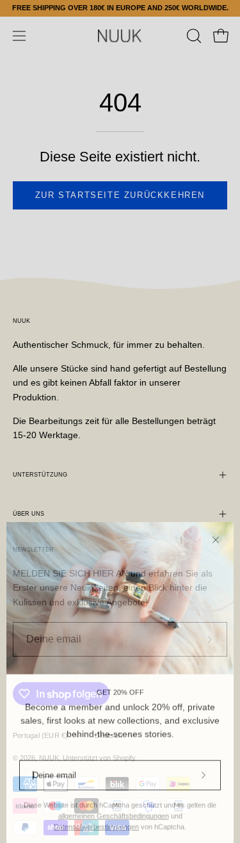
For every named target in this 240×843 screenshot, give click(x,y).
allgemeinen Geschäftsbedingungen (113, 807)
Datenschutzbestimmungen (96, 818)
